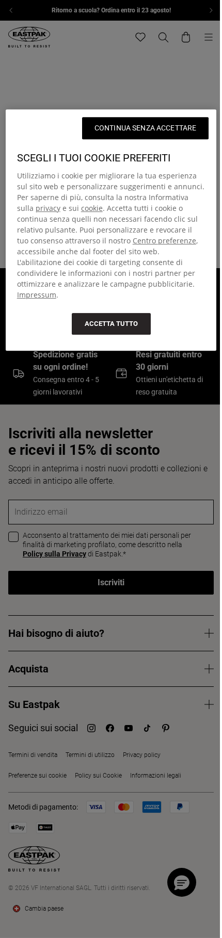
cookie (92, 208)
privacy (48, 208)
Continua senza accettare (145, 128)
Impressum (36, 295)
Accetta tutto (111, 323)
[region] (111, 230)
